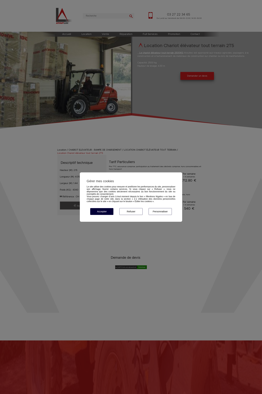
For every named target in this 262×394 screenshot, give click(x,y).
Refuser (131, 211)
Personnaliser (160, 211)
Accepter (102, 211)
